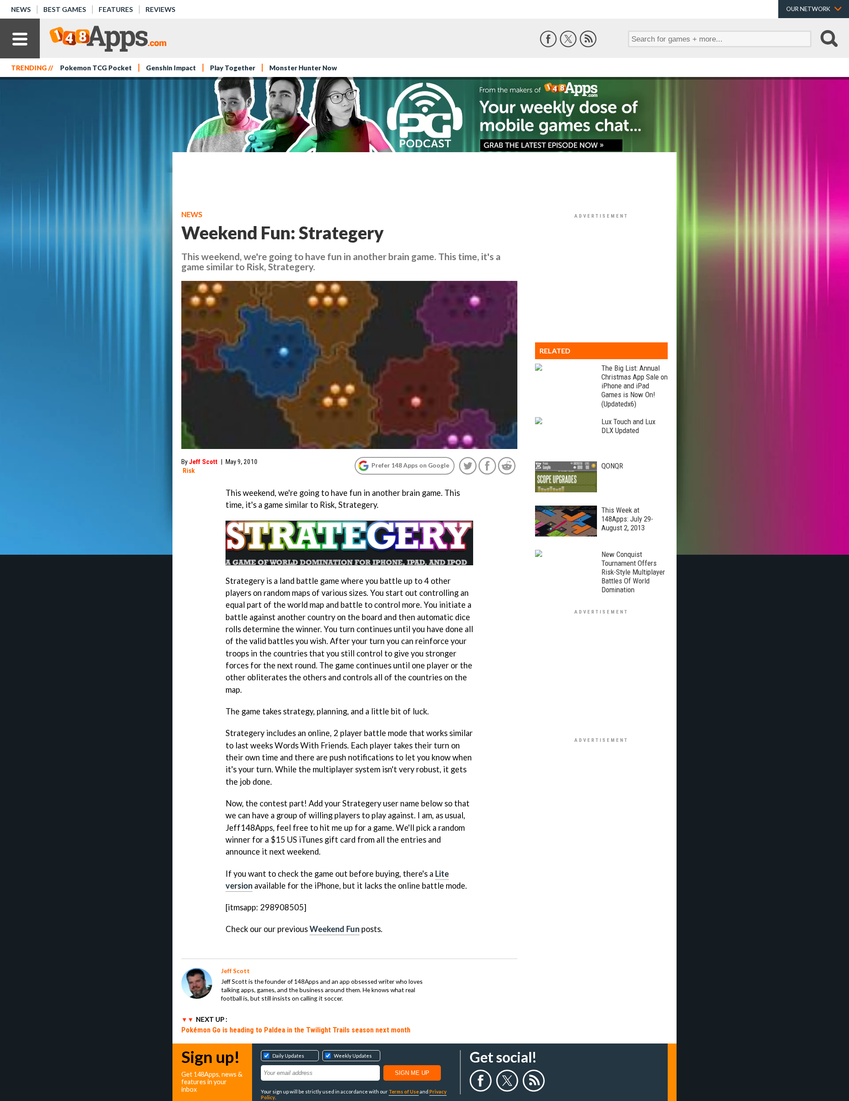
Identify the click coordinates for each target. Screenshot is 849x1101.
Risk (189, 471)
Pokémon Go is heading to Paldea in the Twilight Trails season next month (295, 1029)
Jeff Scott (203, 462)
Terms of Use (404, 1091)
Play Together (232, 68)
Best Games (64, 9)
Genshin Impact (171, 68)
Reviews (160, 9)
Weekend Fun (334, 929)
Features (116, 9)
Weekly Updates (353, 1056)
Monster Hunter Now (303, 68)
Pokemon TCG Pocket (96, 68)
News (21, 9)
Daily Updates (288, 1056)
